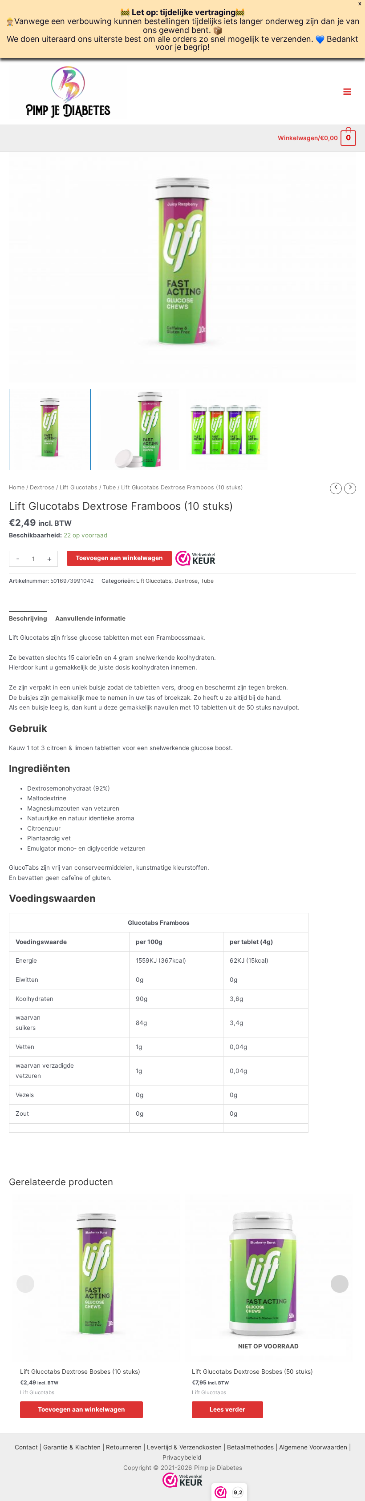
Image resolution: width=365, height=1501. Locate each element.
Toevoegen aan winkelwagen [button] (81, 1409)
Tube (109, 487)
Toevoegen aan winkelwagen (119, 557)
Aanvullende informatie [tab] (90, 618)
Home (16, 487)
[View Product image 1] (50, 430)
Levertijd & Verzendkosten (184, 1447)
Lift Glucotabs (78, 487)
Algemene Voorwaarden (313, 1447)
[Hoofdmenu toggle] (347, 91)
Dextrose (42, 487)
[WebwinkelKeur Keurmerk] (195, 557)
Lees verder (227, 1409)
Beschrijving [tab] (28, 618)
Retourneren (124, 1447)
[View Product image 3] (227, 430)
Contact (26, 1447)
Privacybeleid (181, 1457)
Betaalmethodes (250, 1447)
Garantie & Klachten (72, 1447)
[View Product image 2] (138, 430)
